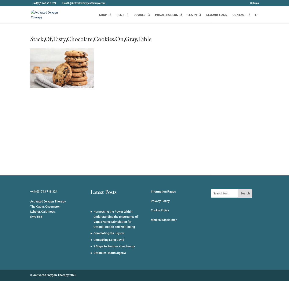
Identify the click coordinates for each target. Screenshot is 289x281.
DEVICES (140, 15)
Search (245, 193)
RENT (120, 15)
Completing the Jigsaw (109, 233)
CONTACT (239, 15)
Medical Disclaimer (164, 220)
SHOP (103, 15)
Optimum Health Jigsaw (110, 253)
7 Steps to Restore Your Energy (114, 246)
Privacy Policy (160, 201)
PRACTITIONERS (166, 15)
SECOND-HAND (216, 15)
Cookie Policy (160, 210)
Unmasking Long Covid (109, 239)
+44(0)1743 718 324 (44, 3)
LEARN (192, 15)
